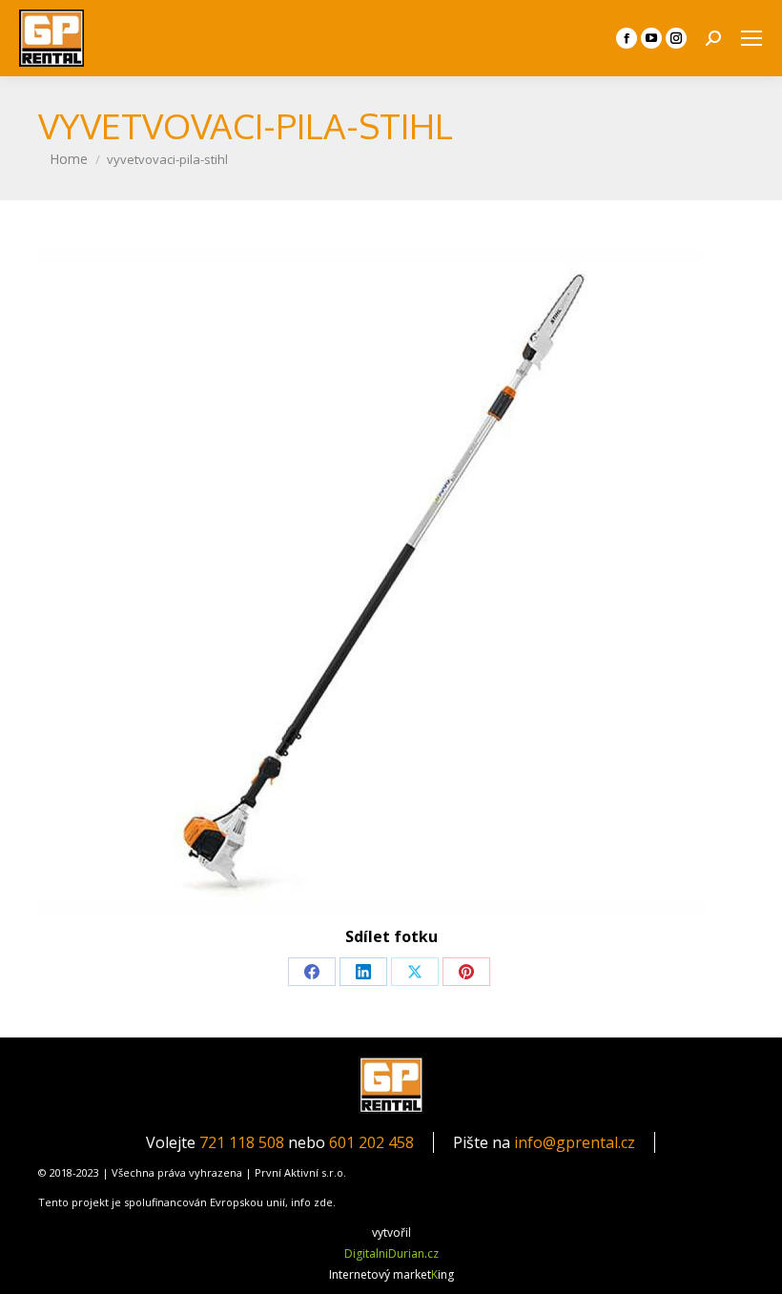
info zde (312, 1202)
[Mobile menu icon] (751, 38)
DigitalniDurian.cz (391, 1253)
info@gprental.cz (574, 1142)
